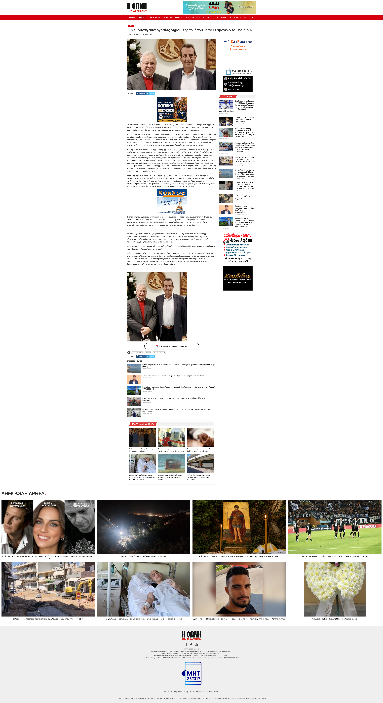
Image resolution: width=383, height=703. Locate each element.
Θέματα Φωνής (154, 17)
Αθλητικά (168, 17)
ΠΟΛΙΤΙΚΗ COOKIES (212, 692)
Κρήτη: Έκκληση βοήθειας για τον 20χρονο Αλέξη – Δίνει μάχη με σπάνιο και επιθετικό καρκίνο (143, 619)
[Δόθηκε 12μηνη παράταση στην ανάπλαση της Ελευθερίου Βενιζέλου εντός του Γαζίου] (226, 160)
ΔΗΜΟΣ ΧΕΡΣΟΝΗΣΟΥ (137, 352)
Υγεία (216, 17)
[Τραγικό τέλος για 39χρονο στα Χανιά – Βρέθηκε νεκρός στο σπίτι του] (200, 437)
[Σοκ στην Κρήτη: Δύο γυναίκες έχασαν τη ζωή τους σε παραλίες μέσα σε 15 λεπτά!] (171, 463)
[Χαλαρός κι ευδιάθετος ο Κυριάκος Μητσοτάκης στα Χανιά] (142, 437)
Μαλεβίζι (132, 17)
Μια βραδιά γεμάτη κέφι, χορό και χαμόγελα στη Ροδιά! (143, 556)
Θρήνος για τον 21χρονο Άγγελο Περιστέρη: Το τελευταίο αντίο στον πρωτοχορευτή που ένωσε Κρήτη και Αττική (239, 619)
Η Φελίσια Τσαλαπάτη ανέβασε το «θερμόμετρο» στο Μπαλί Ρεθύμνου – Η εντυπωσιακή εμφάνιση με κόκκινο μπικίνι (244, 133)
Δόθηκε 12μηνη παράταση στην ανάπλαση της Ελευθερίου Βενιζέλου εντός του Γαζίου (48, 619)
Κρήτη (142, 17)
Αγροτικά (207, 17)
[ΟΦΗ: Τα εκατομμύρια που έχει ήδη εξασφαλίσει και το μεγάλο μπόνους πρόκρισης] (335, 527)
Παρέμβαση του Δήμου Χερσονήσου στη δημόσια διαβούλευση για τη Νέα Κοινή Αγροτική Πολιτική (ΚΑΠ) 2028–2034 (244, 222)
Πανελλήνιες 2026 (192, 17)
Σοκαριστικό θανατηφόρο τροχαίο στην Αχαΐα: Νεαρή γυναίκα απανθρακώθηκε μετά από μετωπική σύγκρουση (245, 147)
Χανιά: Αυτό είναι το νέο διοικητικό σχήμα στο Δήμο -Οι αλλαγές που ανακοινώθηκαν (173, 376)
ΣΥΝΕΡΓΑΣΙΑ (148, 352)
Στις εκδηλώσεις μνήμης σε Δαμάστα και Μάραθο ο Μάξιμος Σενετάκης (244, 197)
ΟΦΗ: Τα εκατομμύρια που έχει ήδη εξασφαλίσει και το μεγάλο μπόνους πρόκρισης (335, 556)
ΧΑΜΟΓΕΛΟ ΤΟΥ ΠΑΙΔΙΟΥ (159, 352)
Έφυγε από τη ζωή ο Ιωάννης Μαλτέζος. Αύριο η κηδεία (334, 619)
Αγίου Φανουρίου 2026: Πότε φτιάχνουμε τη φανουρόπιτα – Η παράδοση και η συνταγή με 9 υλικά (239, 556)
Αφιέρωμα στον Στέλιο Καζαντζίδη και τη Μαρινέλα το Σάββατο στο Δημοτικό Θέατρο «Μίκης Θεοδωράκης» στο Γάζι (48, 557)
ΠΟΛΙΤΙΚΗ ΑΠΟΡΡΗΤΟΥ (196, 692)
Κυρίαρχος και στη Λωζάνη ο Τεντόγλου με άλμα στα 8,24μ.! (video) (245, 119)
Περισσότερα (239, 17)
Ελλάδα (178, 17)
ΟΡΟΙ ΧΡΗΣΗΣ (182, 692)
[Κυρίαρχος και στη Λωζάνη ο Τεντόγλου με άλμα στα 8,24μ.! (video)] (226, 121)
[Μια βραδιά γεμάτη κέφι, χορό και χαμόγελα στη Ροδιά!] (144, 527)
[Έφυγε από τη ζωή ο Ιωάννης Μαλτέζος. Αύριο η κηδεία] (335, 589)
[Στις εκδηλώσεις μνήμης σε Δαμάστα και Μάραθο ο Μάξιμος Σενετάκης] (226, 198)
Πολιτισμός (226, 17)
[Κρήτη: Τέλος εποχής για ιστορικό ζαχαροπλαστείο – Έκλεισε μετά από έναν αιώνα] (200, 463)
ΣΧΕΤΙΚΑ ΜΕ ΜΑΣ (170, 692)
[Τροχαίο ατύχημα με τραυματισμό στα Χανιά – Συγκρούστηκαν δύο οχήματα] (171, 437)
